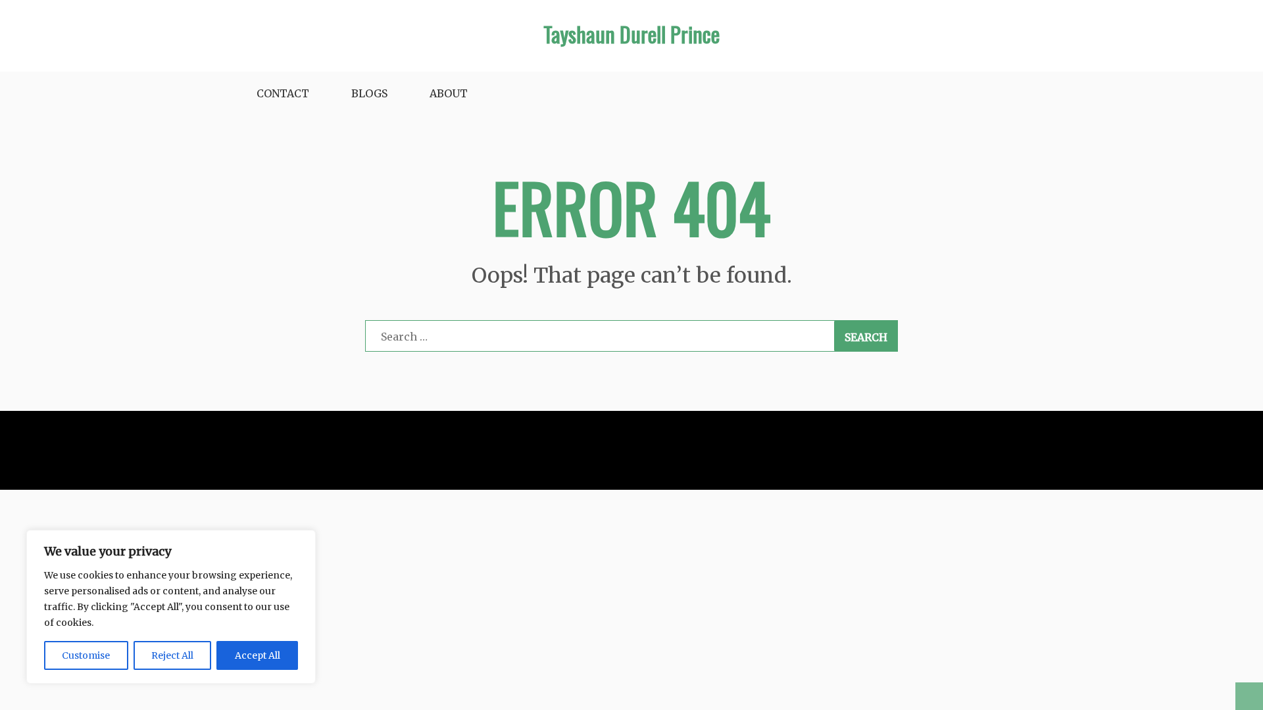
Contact (283, 93)
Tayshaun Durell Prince (631, 33)
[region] (171, 607)
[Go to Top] (1249, 696)
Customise (86, 655)
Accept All (257, 655)
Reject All (172, 655)
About (449, 93)
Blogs (369, 93)
